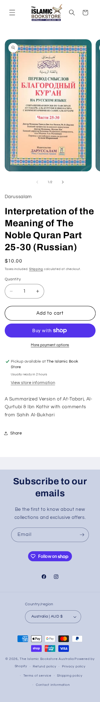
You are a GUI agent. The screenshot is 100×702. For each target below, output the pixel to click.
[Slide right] (63, 182)
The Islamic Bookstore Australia (47, 659)
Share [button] (16, 433)
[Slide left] (37, 182)
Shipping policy (69, 675)
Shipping (36, 269)
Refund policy (44, 666)
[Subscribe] (82, 535)
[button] (12, 12)
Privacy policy (74, 666)
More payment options (50, 345)
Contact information (53, 685)
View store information (33, 382)
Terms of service (37, 675)
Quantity (13, 279)
